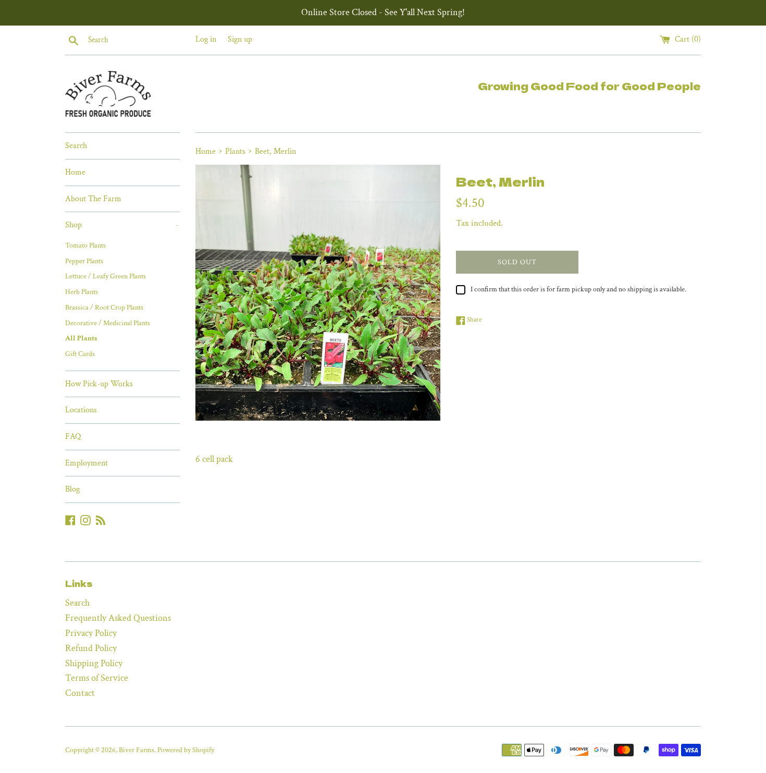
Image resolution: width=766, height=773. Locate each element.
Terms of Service (96, 678)
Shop (122, 224)
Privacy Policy (91, 633)
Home (75, 172)
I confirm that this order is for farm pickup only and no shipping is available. (578, 289)
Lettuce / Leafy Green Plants (105, 276)
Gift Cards (80, 354)
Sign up (240, 39)
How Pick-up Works (99, 383)
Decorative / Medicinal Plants (107, 323)
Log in (205, 39)
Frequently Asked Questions (118, 618)
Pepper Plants (84, 261)
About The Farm (93, 198)
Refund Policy (91, 648)
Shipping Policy (93, 663)
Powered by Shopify (185, 750)
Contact (80, 693)
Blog (72, 489)
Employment (86, 463)
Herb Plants (81, 292)
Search (76, 145)
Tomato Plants (85, 245)
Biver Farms (136, 750)
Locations (81, 409)
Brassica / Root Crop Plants (104, 307)
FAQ (73, 436)
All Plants (81, 338)
